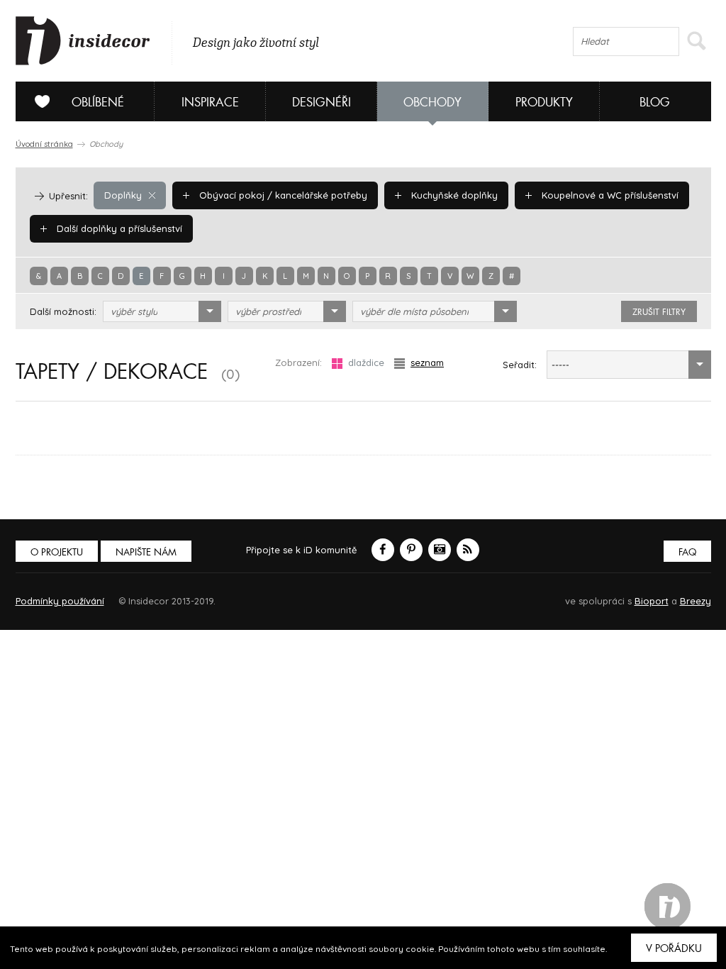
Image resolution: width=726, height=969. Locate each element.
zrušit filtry (659, 312)
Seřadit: (520, 364)
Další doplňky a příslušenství (118, 228)
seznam (427, 362)
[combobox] (162, 311)
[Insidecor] (83, 41)
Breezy (695, 601)
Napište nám (146, 552)
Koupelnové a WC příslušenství (608, 195)
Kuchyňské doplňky (453, 195)
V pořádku (674, 948)
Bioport (652, 601)
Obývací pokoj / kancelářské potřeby (281, 195)
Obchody (432, 102)
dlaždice (366, 362)
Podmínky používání (60, 601)
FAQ (687, 552)
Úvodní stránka (44, 144)
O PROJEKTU (56, 552)
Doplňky (123, 195)
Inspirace (210, 102)
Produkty (544, 102)
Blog (655, 102)
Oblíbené (98, 102)
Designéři (321, 102)
